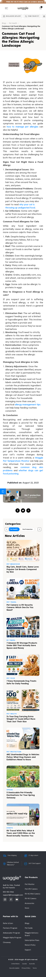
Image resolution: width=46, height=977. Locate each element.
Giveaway (7, 942)
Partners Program (10, 928)
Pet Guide (29, 928)
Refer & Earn (8, 923)
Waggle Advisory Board (31, 934)
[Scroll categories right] (39, 529)
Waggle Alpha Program (12, 937)
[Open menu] (6, 8)
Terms (35, 968)
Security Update (14, 968)
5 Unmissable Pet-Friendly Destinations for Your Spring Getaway (21, 795)
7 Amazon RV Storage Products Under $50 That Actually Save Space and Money (22, 645)
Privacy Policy (26, 968)
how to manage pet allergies (22, 126)
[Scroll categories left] (6, 529)
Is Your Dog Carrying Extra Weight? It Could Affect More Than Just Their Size (21, 719)
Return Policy (30, 945)
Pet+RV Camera (31, 889)
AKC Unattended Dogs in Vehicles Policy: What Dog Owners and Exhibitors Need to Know (23, 757)
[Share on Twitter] (23, 510)
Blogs (4, 23)
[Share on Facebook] (17, 510)
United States (15, 964)
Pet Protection (28, 529)
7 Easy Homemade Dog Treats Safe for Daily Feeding (21, 682)
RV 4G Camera (30, 898)
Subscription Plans (32, 940)
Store (27, 908)
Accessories (29, 903)
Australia (32, 964)
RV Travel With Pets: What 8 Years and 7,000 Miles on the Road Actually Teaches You (21, 833)
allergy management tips (27, 404)
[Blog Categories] (3, 491)
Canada (24, 964)
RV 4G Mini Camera (32, 894)
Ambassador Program (11, 933)
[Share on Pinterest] (28, 510)
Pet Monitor (30, 884)
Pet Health (13, 23)
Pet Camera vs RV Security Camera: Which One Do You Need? (20, 607)
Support (28, 950)
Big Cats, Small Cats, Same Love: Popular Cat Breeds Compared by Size (23, 569)
